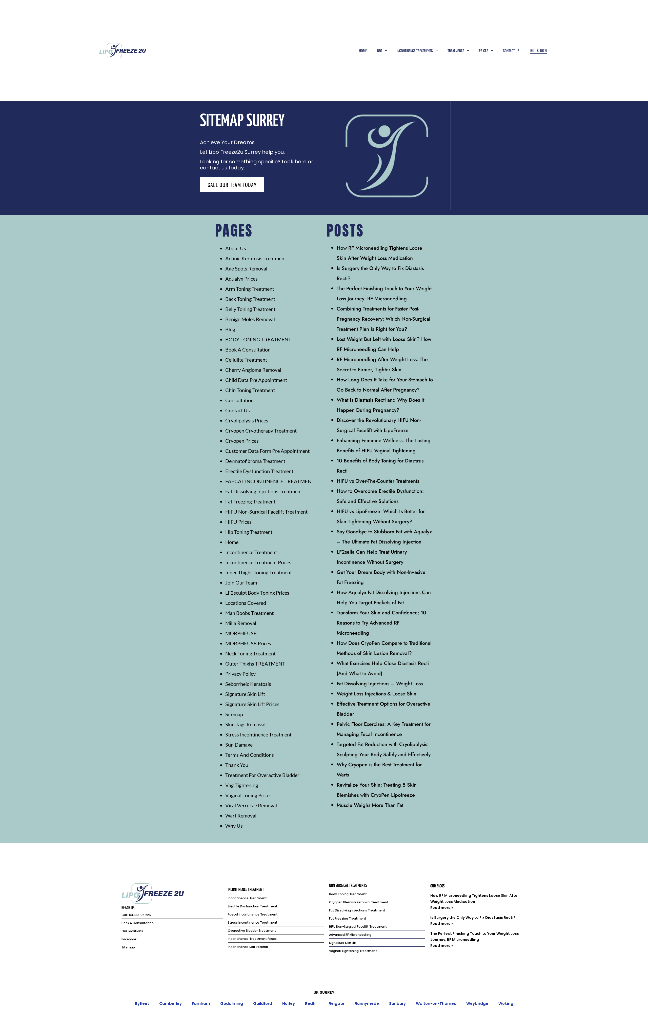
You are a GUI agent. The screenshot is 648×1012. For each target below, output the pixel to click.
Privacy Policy (240, 674)
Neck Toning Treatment (250, 653)
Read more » (441, 907)
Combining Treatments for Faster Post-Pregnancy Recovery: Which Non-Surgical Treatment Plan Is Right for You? (383, 319)
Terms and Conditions (249, 755)
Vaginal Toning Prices (248, 795)
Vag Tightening (241, 785)
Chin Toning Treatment (250, 390)
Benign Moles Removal (250, 319)
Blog (230, 329)
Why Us (234, 826)
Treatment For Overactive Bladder (262, 775)
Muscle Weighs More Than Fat (370, 805)
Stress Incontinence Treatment (258, 734)
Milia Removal (240, 623)
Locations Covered (245, 603)
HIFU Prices (238, 522)
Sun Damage (239, 745)
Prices (483, 50)
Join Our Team (241, 582)
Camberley (170, 1003)
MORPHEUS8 (241, 633)
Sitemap (234, 714)
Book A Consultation (248, 349)
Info (379, 50)
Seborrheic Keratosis (248, 684)
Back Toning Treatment (250, 299)
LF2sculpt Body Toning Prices (257, 593)
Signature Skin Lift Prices (252, 704)
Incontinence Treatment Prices (258, 562)
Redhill (311, 1003)
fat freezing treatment (250, 501)
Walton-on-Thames (436, 1003)
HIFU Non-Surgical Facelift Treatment (266, 512)
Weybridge (477, 1003)
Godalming (231, 1003)
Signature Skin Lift (245, 694)
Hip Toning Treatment (248, 532)
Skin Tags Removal (245, 724)
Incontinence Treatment (251, 552)
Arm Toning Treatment (249, 289)
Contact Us (511, 50)
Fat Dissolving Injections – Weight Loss (380, 683)
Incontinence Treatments (415, 50)
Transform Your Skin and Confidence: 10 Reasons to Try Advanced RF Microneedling (381, 623)
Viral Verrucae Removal (251, 805)
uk (316, 992)
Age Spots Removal (246, 268)
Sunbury (397, 1003)
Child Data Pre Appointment (256, 380)
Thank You (236, 765)
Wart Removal (240, 815)
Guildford (262, 1003)
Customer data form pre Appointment (267, 451)
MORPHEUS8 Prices (248, 643)
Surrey (327, 992)
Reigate (337, 1003)
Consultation (239, 400)
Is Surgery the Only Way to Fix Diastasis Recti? (472, 917)
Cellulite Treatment (246, 360)
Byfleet (142, 1003)
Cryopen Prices (242, 441)
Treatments (456, 50)
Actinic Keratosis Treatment (255, 258)
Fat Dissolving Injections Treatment (263, 491)
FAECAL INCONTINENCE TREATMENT (270, 481)
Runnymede (367, 1003)
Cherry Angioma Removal (253, 370)
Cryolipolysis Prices (246, 420)
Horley (288, 1003)
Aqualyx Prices (241, 279)
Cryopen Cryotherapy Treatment (261, 430)
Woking (505, 1003)
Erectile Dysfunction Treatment (259, 471)
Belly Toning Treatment (250, 309)
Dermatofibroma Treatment (255, 461)
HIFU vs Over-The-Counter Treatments (378, 481)
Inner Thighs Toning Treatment (258, 572)
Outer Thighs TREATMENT (255, 663)
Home (363, 50)
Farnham (201, 1003)
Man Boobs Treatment (249, 613)
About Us (235, 248)
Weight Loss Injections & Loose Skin (376, 693)
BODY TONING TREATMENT (258, 339)
